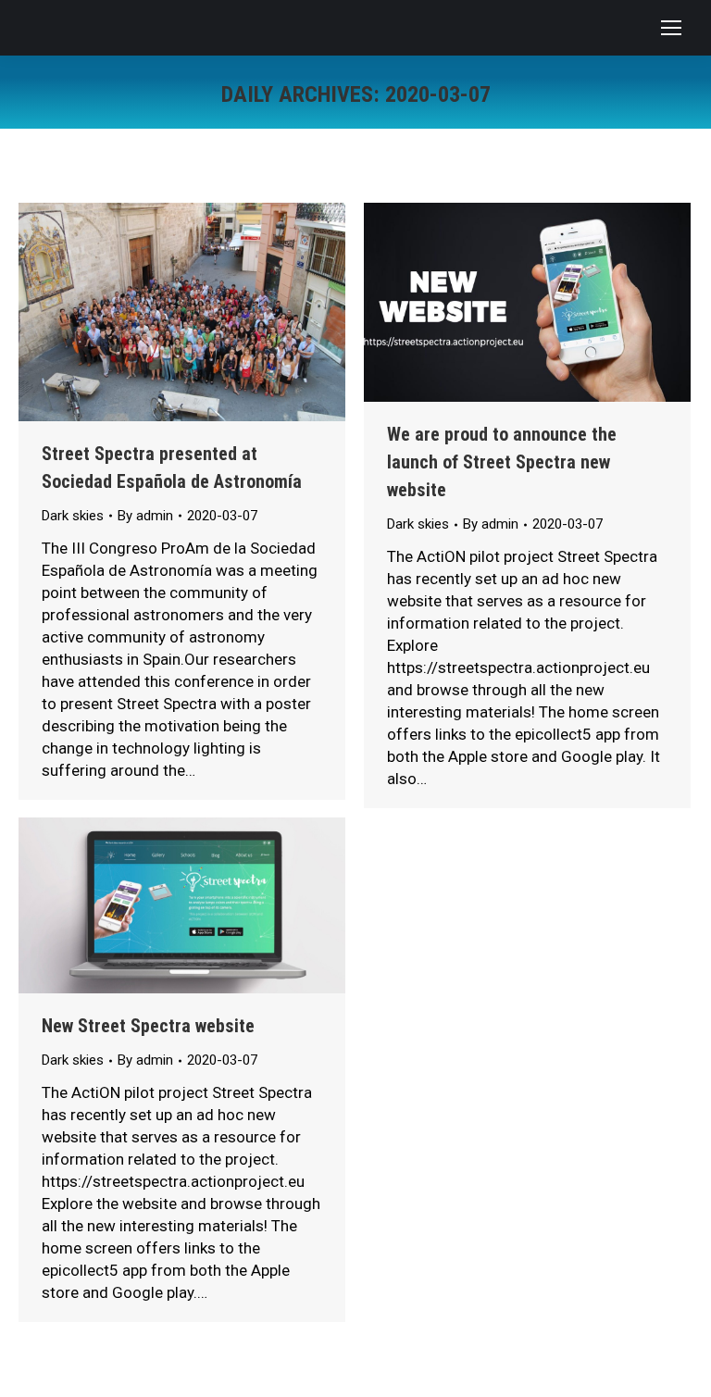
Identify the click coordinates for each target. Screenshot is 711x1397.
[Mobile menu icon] (671, 28)
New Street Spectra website (148, 1026)
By (145, 515)
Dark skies (73, 515)
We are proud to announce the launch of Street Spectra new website (502, 462)
